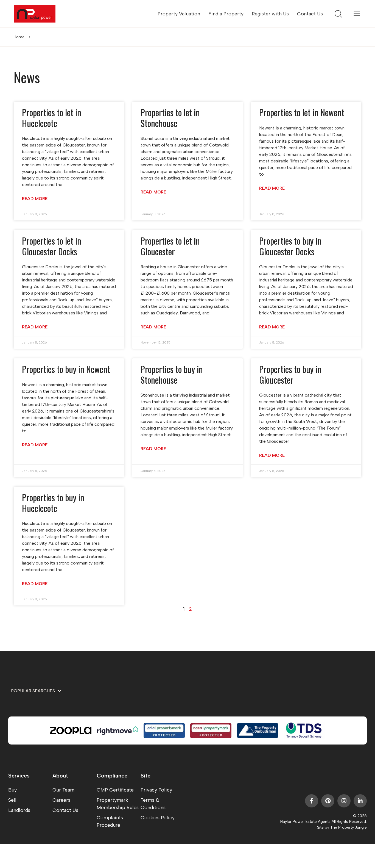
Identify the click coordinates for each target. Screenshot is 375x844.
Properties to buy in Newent (66, 368)
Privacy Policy (156, 790)
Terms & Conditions (153, 803)
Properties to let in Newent (301, 112)
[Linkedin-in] (360, 800)
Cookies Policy (158, 818)
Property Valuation (179, 14)
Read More (34, 198)
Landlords (19, 810)
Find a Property (226, 14)
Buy (12, 790)
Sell (12, 800)
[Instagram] (344, 800)
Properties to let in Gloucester (170, 246)
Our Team (63, 790)
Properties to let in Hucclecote (51, 117)
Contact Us (310, 14)
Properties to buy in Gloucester (290, 374)
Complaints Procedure (110, 821)
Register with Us (270, 14)
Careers (61, 800)
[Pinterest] (327, 800)
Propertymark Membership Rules (118, 803)
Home (19, 37)
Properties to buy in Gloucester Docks (290, 246)
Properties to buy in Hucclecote (53, 502)
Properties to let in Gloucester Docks (51, 246)
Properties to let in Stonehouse (170, 117)
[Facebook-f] (311, 800)
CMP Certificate (115, 790)
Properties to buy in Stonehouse (172, 374)
